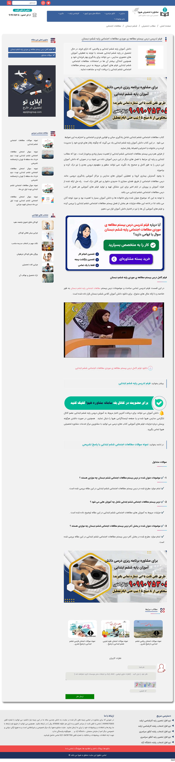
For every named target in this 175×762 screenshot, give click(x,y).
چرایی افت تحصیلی (30, 264)
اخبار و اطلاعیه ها (89, 748)
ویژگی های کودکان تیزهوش (27, 254)
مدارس (122, 13)
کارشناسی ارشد (74, 13)
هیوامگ (78, 748)
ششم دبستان (131, 26)
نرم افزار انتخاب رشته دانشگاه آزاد (156, 742)
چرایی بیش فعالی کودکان (28, 233)
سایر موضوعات (120, 19)
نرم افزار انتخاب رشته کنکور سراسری (155, 732)
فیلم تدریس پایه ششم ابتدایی (135, 383)
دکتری (61, 13)
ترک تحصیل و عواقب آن (28, 275)
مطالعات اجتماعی (113, 26)
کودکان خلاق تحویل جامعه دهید (25, 222)
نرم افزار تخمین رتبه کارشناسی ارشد (155, 721)
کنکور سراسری (110, 13)
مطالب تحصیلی (148, 26)
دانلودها (107, 748)
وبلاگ (99, 748)
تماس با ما (69, 748)
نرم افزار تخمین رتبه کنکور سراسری (155, 737)
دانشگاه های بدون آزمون (92, 13)
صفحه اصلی (165, 26)
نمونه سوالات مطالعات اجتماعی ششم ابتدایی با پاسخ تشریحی (115, 445)
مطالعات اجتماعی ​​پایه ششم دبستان (85, 288)
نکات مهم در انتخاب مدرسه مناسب (24, 243)
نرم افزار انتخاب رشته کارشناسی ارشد (154, 726)
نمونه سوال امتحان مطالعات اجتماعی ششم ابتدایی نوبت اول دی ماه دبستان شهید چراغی (24, 200)
